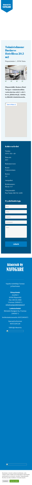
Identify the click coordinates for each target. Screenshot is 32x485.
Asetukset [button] (5, 481)
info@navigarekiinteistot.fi (15, 305)
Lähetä (16, 244)
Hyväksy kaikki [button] (14, 481)
